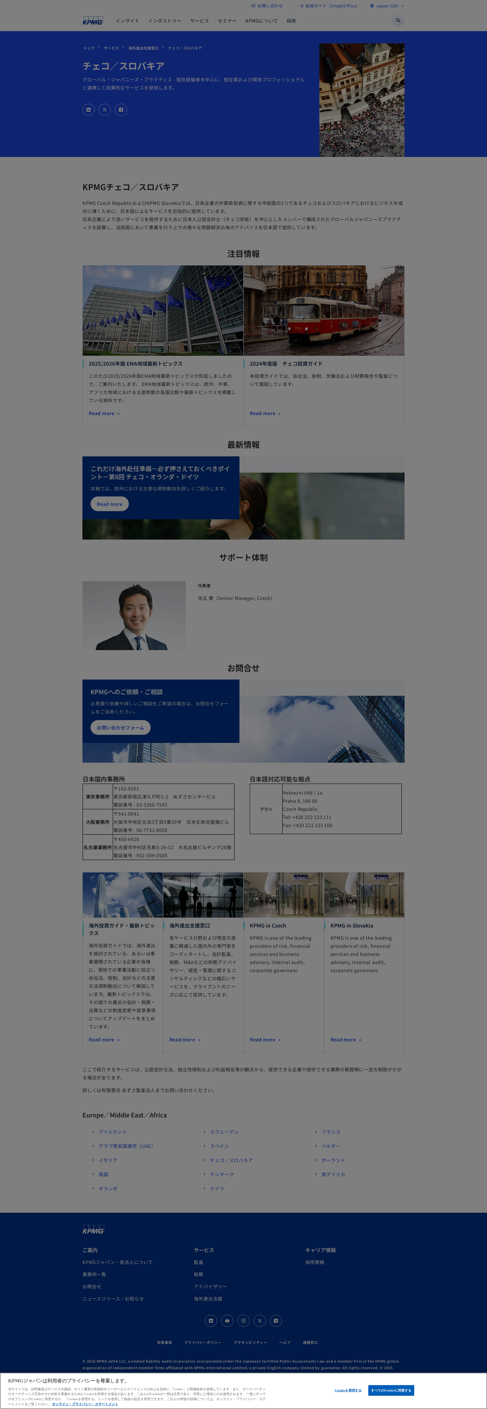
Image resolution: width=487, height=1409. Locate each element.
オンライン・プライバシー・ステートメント (85, 1404)
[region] (243, 1391)
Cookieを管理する (348, 1390)
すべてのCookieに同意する (391, 1390)
